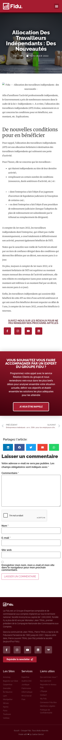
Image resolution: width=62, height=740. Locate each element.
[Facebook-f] (7, 331)
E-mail (6, 538)
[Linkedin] (38, 331)
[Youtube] (28, 331)
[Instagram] (18, 331)
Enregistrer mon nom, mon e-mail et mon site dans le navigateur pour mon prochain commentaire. (28, 567)
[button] (56, 6)
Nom (5, 526)
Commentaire (10, 473)
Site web (7, 550)
